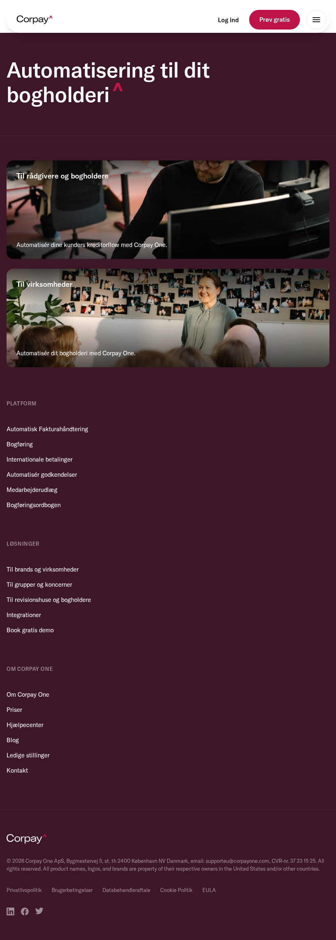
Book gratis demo (30, 630)
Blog (13, 740)
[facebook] (25, 911)
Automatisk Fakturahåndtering (47, 429)
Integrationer (24, 615)
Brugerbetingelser (72, 890)
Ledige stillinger (28, 755)
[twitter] (39, 911)
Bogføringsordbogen (34, 505)
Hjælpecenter (25, 725)
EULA (209, 890)
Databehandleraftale (126, 890)
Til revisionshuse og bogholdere (49, 600)
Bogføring (20, 444)
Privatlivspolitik (24, 890)
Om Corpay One (28, 694)
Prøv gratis (274, 19)
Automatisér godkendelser (42, 474)
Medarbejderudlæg (32, 490)
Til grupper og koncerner (39, 584)
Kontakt (17, 770)
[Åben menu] (316, 20)
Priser (14, 710)
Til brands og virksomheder (43, 569)
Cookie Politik (176, 890)
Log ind (228, 20)
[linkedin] (10, 911)
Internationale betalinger (40, 459)
